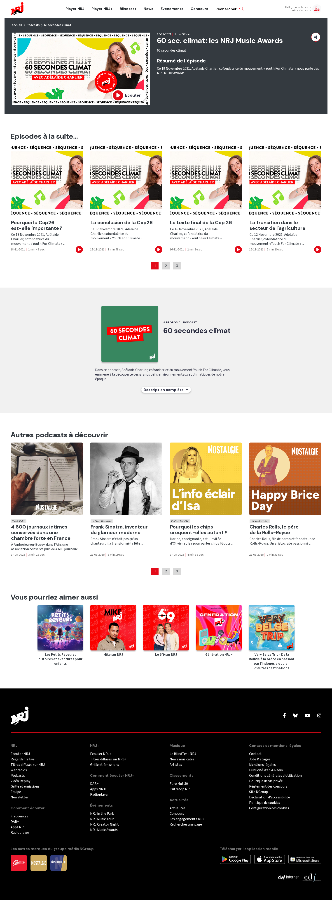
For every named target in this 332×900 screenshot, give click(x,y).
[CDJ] (311, 877)
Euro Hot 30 (179, 783)
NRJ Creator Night (104, 824)
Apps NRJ (18, 827)
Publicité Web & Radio (266, 770)
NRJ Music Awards (104, 830)
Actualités (177, 808)
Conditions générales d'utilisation (275, 775)
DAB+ (15, 821)
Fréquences (19, 816)
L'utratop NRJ (180, 789)
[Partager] (315, 37)
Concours (199, 9)
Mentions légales (262, 764)
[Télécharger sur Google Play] (235, 859)
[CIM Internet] (288, 877)
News (148, 9)
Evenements (172, 9)
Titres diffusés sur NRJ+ (108, 759)
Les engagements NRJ (187, 819)
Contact (255, 754)
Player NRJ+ (101, 9)
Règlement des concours (268, 786)
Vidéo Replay (20, 781)
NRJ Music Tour (102, 819)
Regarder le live (23, 759)
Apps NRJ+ (98, 789)
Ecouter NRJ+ (100, 754)
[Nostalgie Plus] (58, 862)
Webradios (19, 770)
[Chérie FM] (19, 862)
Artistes (176, 764)
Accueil (17, 25)
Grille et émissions (25, 786)
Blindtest (128, 9)
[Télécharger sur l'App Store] (269, 859)
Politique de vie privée (266, 781)
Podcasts (33, 25)
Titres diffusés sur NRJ (28, 764)
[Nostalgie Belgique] (38, 862)
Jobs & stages (259, 759)
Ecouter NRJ (20, 754)
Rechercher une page (186, 824)
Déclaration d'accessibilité (269, 797)
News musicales (182, 759)
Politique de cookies (264, 802)
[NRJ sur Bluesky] (295, 716)
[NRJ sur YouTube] (307, 716)
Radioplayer (20, 832)
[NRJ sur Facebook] (284, 716)
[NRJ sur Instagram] (319, 716)
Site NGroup (258, 792)
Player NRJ (74, 9)
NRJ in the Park (102, 813)
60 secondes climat (57, 25)
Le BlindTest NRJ (183, 754)
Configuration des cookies (269, 808)
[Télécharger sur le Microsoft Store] (305, 859)
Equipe (16, 792)
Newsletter (19, 797)
